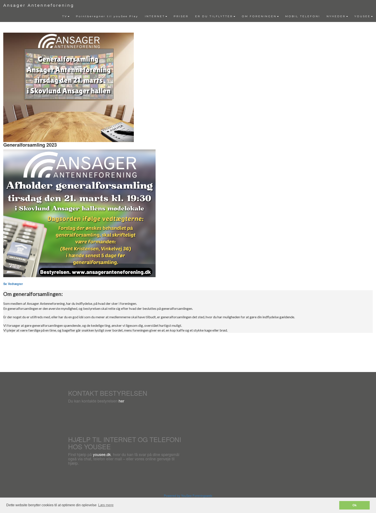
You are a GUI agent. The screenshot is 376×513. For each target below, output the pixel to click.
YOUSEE (362, 16)
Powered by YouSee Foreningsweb (188, 495)
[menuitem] (66, 16)
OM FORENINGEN (259, 16)
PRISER (181, 16)
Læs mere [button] (106, 505)
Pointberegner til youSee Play (107, 16)
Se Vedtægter (13, 284)
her (121, 401)
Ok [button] (354, 505)
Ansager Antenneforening (38, 5)
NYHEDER (336, 16)
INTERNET (155, 16)
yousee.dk (102, 454)
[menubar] (217, 16)
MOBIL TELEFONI (302, 16)
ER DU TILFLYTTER (214, 16)
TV (64, 16)
